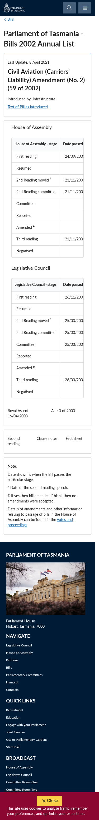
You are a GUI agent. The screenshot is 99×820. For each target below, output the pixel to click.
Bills (10, 19)
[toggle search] (69, 7)
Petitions (12, 660)
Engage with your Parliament (26, 724)
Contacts (12, 689)
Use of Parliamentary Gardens (26, 739)
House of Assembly (19, 652)
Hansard (12, 682)
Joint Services (15, 732)
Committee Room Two (21, 789)
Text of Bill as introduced (28, 107)
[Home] (14, 7)
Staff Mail (13, 747)
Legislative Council (19, 645)
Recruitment (14, 710)
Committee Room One (21, 782)
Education (13, 717)
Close (52, 800)
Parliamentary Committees (24, 675)
